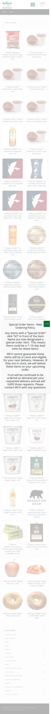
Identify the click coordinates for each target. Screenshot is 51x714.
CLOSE (47, 324)
